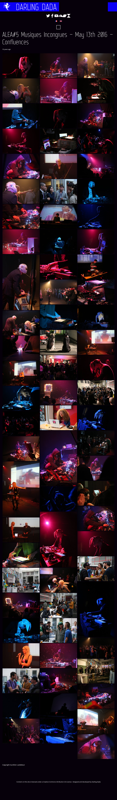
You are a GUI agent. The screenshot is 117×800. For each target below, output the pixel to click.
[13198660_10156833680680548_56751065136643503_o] (21, 731)
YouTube (56, 16)
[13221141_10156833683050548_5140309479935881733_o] (21, 630)
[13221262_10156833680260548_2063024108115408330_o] (21, 605)
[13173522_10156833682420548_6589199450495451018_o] (95, 493)
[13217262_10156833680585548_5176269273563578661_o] (95, 696)
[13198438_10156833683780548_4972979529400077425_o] (21, 398)
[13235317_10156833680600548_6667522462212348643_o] (58, 90)
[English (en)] (61, 21)
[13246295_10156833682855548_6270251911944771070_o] (58, 317)
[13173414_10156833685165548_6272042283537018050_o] (58, 499)
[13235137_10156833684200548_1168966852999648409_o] (58, 116)
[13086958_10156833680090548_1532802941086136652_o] (95, 568)
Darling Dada (36, 6)
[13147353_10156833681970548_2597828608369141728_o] (21, 555)
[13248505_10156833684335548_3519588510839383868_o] (21, 65)
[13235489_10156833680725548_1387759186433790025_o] (58, 65)
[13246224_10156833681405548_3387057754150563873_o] (21, 323)
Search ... (58, 27)
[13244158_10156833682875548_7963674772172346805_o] (58, 367)
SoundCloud (60, 16)
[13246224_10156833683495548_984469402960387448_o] (95, 317)
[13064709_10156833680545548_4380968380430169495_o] (95, 746)
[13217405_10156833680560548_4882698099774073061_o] (58, 680)
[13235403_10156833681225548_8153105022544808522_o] (95, 65)
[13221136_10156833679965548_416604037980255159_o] (58, 630)
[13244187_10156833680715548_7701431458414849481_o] (21, 348)
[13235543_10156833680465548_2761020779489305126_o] (21, 216)
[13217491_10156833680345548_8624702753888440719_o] (58, 655)
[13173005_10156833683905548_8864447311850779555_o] (95, 543)
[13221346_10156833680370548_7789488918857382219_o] (58, 392)
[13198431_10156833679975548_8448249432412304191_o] (58, 417)
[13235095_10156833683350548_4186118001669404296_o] (21, 141)
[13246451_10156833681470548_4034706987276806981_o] (95, 267)
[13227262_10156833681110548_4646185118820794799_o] (21, 373)
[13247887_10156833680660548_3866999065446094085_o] (21, 241)
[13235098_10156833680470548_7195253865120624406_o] (95, 116)
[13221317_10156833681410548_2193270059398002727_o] (95, 392)
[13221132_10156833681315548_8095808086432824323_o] (95, 648)
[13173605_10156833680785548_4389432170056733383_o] (21, 448)
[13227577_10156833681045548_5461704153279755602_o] (58, 166)
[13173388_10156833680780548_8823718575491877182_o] (95, 518)
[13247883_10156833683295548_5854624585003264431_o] (58, 241)
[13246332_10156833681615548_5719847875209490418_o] (95, 292)
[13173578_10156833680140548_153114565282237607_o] (95, 468)
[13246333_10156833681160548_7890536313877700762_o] (58, 292)
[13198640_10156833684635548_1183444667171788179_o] (58, 731)
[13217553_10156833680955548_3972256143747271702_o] (21, 655)
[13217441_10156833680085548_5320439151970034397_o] (21, 680)
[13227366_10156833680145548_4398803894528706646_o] (58, 191)
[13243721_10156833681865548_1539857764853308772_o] (58, 216)
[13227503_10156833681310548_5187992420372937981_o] (21, 191)
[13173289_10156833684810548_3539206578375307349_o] (58, 539)
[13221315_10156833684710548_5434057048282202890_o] (95, 609)
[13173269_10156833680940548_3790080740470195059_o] (21, 529)
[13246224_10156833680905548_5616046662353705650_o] (58, 342)
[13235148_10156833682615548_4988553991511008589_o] (21, 116)
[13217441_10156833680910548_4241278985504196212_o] (95, 671)
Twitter (48, 16)
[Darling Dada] (7, 6)
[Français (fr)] (56, 21)
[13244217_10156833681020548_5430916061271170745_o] (95, 342)
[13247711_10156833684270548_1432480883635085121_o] (58, 267)
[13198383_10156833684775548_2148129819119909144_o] (21, 423)
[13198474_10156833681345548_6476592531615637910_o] (58, 580)
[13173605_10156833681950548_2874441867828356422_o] (95, 443)
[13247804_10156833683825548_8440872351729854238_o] (95, 241)
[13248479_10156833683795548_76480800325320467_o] (95, 216)
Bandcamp (64, 16)
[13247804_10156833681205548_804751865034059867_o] (21, 282)
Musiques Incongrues (69, 16)
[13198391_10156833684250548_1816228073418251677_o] (95, 417)
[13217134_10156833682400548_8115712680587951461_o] (58, 706)
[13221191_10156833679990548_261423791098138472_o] (58, 605)
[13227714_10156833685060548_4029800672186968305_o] (95, 141)
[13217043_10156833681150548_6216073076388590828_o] (95, 721)
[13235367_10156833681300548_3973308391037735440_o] (21, 90)
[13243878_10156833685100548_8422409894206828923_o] (95, 367)
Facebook (52, 16)
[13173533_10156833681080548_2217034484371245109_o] (21, 489)
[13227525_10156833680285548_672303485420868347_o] (95, 166)
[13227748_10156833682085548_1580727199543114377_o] (58, 141)
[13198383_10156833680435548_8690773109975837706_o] (58, 458)
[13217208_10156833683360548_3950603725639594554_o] (21, 706)
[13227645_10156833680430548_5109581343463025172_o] (21, 166)
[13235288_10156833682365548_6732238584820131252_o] (95, 90)
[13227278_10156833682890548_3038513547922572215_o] (95, 191)
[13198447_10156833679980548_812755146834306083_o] (21, 580)
